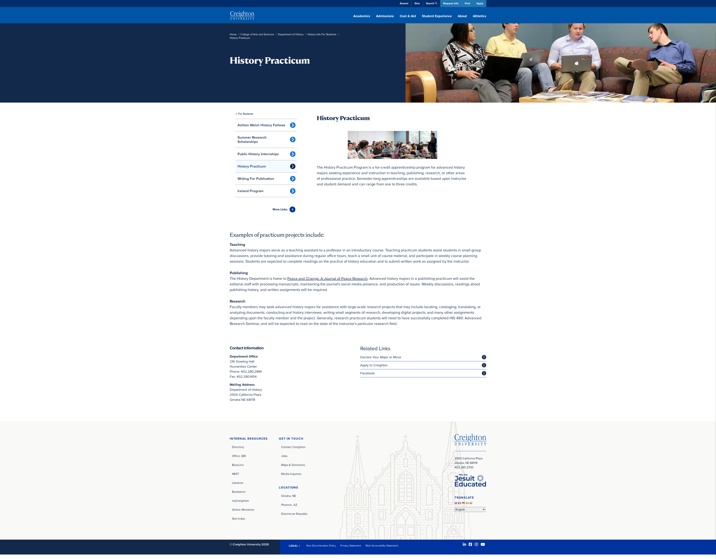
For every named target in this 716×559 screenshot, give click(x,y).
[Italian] (468, 504)
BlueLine (238, 465)
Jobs (284, 456)
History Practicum (252, 166)
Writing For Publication (256, 178)
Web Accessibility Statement (381, 546)
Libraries (237, 483)
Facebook (367, 373)
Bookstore (238, 492)
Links (280, 209)
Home (233, 34)
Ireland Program (250, 191)
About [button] (462, 16)
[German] (464, 504)
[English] (456, 504)
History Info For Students (321, 34)
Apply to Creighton (374, 365)
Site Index (238, 518)
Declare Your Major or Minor (380, 357)
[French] (460, 504)
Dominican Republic (294, 514)
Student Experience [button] (437, 16)
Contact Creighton (293, 447)
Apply (479, 3)
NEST (235, 474)
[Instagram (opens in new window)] (476, 544)
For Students (245, 114)
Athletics (479, 16)
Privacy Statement (350, 546)
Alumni (404, 3)
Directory (238, 447)
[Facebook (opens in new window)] (470, 544)
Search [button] (430, 3)
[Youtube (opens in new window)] (482, 544)
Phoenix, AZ (289, 505)
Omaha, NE (288, 496)
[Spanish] (471, 504)
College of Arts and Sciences (257, 34)
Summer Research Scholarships (252, 139)
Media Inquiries (291, 474)
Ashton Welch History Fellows (261, 125)
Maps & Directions (293, 465)
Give (417, 3)
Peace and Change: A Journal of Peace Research (327, 278)
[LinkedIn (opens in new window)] (464, 544)
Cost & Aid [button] (408, 16)
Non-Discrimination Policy (321, 546)
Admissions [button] (385, 16)
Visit (467, 3)
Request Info (451, 3)
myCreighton (240, 501)
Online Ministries (243, 510)
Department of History (291, 34)
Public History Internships (258, 154)
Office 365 (239, 456)
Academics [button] (361, 16)
